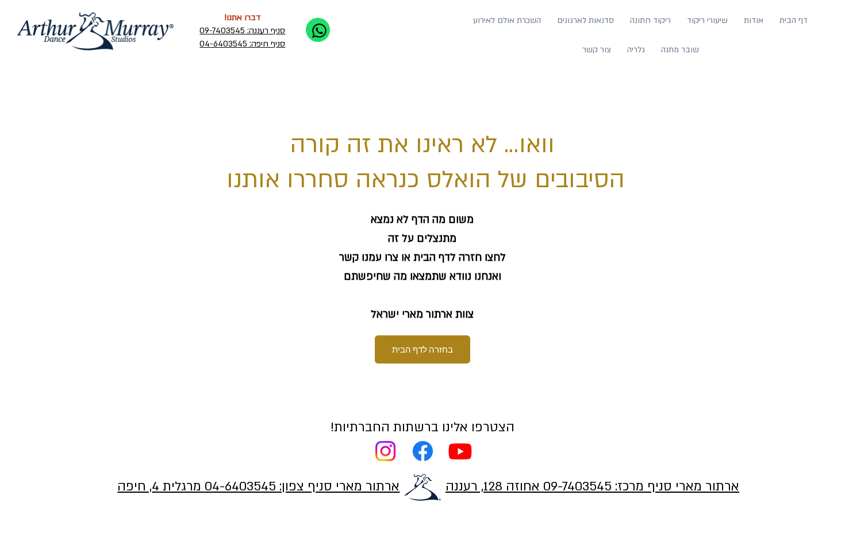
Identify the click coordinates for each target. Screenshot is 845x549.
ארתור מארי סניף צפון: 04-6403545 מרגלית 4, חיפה (258, 486)
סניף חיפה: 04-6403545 (242, 43)
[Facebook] (422, 451)
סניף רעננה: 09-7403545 (242, 30)
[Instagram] (385, 451)
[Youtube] (460, 451)
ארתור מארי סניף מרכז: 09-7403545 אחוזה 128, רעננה (592, 486)
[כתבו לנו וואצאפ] (318, 30)
